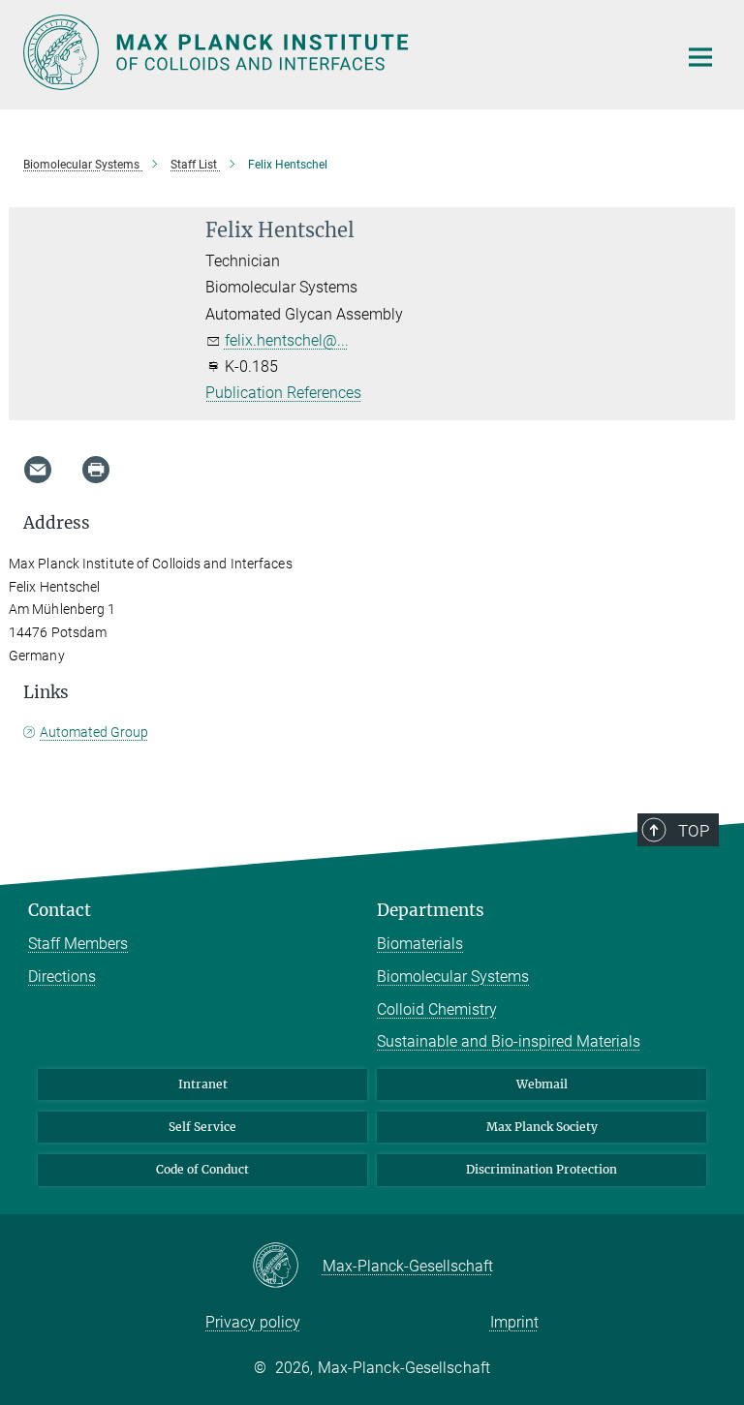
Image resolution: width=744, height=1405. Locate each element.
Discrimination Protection (541, 1169)
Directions (62, 976)
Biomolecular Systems (453, 976)
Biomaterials (420, 943)
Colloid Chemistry (437, 1009)
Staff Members (78, 943)
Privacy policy (252, 1322)
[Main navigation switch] (700, 57)
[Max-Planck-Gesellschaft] (287, 1266)
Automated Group (94, 732)
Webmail (542, 1084)
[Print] (95, 469)
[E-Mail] (37, 469)
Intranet (203, 1084)
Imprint (514, 1322)
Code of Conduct (202, 1169)
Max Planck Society (542, 1126)
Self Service (202, 1126)
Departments (430, 910)
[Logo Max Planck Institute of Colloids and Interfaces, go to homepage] (338, 52)
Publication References (283, 392)
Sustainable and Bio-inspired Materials (508, 1041)
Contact (59, 910)
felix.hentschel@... (287, 340)
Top (693, 830)
